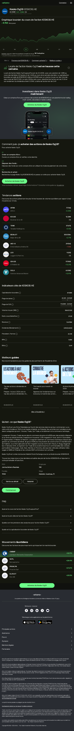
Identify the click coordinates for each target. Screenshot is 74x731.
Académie (60, 185)
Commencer (11, 490)
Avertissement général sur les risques (11, 706)
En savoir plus (8, 405)
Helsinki (30, 481)
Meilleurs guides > (56, 60)
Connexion (62, 3)
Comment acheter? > (39, 60)
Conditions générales (65, 697)
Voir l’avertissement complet (9, 698)
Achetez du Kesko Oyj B (37, 105)
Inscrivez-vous (5, 53)
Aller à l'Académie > (38, 412)
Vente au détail (12, 481)
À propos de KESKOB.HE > (20, 60)
